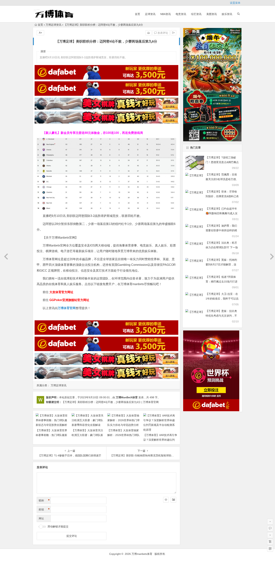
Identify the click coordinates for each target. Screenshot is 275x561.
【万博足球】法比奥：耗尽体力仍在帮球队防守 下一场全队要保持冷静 (222, 247)
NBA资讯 (165, 14)
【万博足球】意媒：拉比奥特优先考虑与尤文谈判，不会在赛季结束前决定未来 (221, 315)
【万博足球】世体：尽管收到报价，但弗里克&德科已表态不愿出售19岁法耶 (222, 196)
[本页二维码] (270, 549)
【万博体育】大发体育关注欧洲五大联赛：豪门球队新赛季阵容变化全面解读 (87, 435)
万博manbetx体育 (142, 553)
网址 (41, 518)
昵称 (44, 500)
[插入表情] (166, 500)
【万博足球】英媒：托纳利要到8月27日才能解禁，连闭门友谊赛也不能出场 (221, 264)
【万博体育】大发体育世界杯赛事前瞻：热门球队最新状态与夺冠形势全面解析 (51, 435)
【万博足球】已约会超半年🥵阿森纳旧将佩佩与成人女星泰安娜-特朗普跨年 (222, 213)
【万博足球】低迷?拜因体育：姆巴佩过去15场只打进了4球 (221, 281)
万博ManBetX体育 (127, 397)
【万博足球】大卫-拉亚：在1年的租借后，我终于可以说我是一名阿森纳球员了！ (222, 298)
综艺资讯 (196, 14)
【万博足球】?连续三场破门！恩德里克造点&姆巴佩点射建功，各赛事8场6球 (222, 162)
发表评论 (162, 32)
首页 (137, 14)
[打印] (149, 32)
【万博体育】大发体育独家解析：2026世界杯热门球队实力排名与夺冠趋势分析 (123, 435)
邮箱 (44, 509)
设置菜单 (235, 2)
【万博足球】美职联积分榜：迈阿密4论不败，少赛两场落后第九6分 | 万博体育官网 (110, 402)
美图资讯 (211, 14)
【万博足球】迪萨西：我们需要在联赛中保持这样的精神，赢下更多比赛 (221, 230)
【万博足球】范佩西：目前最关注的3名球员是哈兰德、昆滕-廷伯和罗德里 (222, 179)
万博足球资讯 (53, 24)
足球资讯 (150, 14)
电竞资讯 (181, 14)
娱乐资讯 (227, 14)
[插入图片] (173, 500)
